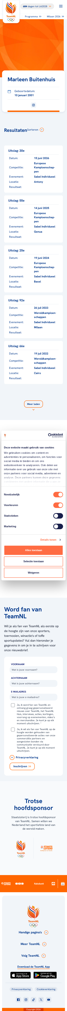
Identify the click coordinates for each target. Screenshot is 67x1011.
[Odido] (19, 883)
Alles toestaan (33, 550)
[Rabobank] (39, 883)
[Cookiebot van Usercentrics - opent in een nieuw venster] (48, 435)
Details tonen (48, 539)
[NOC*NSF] (62, 883)
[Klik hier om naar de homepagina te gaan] (11, 12)
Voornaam (17, 664)
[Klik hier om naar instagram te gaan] (26, 999)
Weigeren (33, 572)
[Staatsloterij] (6, 883)
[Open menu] (61, 6)
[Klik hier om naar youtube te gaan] (48, 999)
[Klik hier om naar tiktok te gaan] (33, 999)
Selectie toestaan (33, 561)
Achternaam (19, 677)
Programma (31, 16)
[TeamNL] (21, 848)
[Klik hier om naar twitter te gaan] (41, 999)
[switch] (58, 505)
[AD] (53, 884)
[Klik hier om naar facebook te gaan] (18, 999)
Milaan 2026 (53, 16)
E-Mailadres (18, 691)
